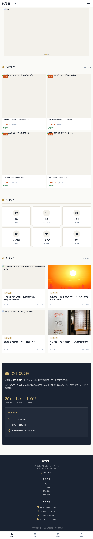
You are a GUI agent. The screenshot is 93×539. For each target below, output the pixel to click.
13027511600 (47, 473)
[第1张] (45, 54)
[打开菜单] (88, 3)
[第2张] (47, 54)
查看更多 (86, 67)
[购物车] (14, 3)
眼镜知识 (46, 491)
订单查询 (46, 494)
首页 (46, 484)
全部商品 (46, 487)
